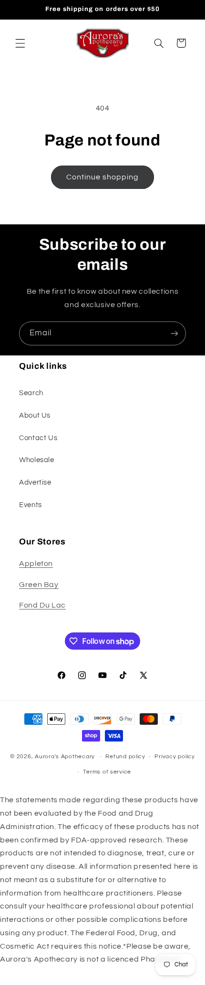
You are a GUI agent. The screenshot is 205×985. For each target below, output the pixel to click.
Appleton (36, 563)
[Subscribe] (174, 333)
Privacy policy (174, 756)
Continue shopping (102, 177)
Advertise (35, 482)
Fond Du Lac (42, 605)
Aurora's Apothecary (65, 756)
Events (30, 505)
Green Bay (39, 584)
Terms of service (107, 772)
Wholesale (36, 460)
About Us (35, 415)
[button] (20, 43)
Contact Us (38, 438)
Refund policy (125, 756)
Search (31, 393)
